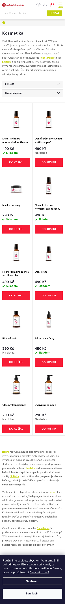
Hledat (54, 13)
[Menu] (60, 5)
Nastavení (32, 581)
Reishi (43, 57)
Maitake (51, 57)
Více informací (39, 572)
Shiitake (6, 62)
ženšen (52, 492)
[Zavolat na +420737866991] (38, 5)
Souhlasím (32, 594)
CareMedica (43, 528)
